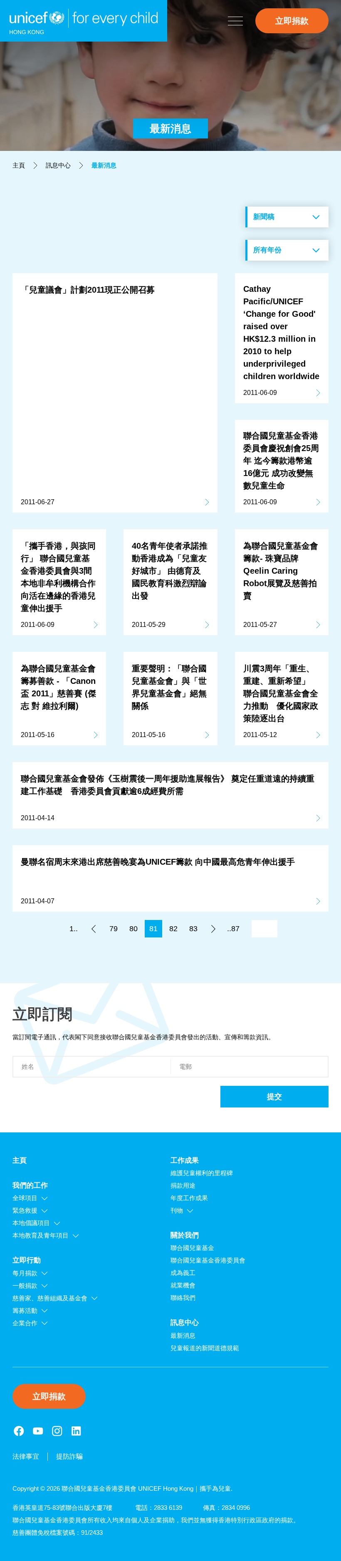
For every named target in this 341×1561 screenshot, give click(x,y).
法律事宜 (25, 1456)
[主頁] (83, 21)
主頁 (18, 165)
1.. (73, 929)
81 (153, 929)
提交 (274, 1096)
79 (113, 929)
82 (173, 929)
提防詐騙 (69, 1456)
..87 (233, 929)
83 (193, 929)
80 (133, 929)
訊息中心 (58, 165)
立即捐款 (292, 20)
